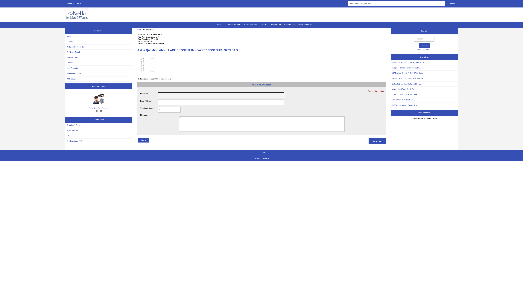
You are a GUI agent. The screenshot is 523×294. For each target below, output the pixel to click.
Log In (78, 4)
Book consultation (250, 25)
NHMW (267, 158)
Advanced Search (424, 49)
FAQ (68, 136)
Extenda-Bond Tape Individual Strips (406, 84)
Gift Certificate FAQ (74, 141)
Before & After (276, 25)
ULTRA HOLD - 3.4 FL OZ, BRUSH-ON (407, 73)
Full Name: (144, 94)
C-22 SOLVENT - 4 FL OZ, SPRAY (406, 95)
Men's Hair (71, 36)
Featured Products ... (75, 74)
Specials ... (71, 63)
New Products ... (73, 68)
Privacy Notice (72, 130)
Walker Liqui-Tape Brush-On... (404, 89)
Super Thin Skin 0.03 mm (99, 108)
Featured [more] (99, 86)
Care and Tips (289, 25)
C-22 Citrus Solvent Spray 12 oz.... (406, 105)
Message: (144, 115)
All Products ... (73, 79)
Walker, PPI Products (75, 47)
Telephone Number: (147, 108)
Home (69, 4)
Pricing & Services (305, 25)
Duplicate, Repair (73, 52)
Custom (70, 41)
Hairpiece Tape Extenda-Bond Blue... (406, 68)
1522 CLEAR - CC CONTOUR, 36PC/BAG (408, 79)
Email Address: (145, 101)
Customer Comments (233, 25)
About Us (264, 25)
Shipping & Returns (74, 125)
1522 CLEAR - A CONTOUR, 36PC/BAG (408, 63)
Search (424, 31)
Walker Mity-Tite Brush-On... (403, 100)
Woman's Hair (72, 57)
